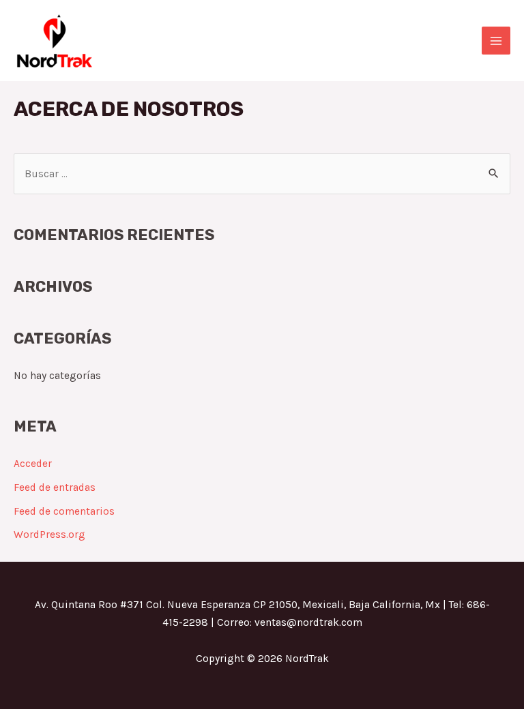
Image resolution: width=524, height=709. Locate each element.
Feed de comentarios (64, 511)
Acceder (33, 463)
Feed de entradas (55, 487)
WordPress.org (49, 534)
